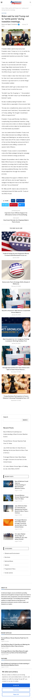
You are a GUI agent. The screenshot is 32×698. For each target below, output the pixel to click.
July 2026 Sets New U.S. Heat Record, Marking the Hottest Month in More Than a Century (15, 450)
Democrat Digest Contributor (11, 24)
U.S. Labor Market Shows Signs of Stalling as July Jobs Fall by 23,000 (21, 536)
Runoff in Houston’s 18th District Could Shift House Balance (16, 311)
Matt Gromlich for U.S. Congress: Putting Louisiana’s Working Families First (16, 340)
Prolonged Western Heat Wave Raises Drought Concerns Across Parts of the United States (15, 459)
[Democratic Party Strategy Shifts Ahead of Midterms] (16, 270)
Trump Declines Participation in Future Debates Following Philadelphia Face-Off (16, 397)
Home (3, 8)
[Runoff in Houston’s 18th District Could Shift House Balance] (16, 298)
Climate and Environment (12, 553)
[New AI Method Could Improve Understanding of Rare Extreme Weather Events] (8, 484)
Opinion (7, 565)
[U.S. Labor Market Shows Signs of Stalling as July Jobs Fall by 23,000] (8, 536)
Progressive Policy (10, 569)
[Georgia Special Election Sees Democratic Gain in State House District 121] (16, 355)
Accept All (16, 685)
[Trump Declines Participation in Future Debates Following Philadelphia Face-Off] (16, 384)
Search (5, 417)
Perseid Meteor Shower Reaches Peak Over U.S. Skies (21, 497)
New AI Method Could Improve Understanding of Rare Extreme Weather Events (15, 434)
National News (9, 561)
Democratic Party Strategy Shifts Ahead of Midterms (16, 283)
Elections (7, 557)
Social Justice (9, 573)
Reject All (16, 694)
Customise (16, 690)
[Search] (30, 2)
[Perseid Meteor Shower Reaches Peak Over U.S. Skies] (8, 498)
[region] (16, 683)
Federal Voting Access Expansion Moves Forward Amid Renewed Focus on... (16, 254)
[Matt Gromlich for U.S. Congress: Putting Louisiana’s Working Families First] (16, 327)
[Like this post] (13, 200)
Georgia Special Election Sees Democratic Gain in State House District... (16, 368)
